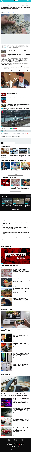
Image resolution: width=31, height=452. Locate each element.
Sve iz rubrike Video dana (15, 209)
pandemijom (7, 47)
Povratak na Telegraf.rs (3, 1)
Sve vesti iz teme (16, 174)
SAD (6, 136)
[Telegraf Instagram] (16, 446)
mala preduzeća (18, 136)
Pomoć (10, 136)
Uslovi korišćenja (26, 133)
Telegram (2, 131)
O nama (6, 449)
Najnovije (6, 246)
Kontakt (24, 449)
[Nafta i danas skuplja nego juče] (3, 94)
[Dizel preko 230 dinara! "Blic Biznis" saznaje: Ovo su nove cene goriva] (14, 151)
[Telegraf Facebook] (12, 446)
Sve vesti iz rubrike (15, 192)
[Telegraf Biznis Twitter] (14, 446)
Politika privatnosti (21, 449)
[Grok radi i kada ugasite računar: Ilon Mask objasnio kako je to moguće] (6, 337)
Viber (28, 130)
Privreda (13, 136)
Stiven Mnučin (3, 136)
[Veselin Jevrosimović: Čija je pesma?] (5, 165)
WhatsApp (25, 130)
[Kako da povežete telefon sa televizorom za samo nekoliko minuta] (15, 319)
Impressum (12, 449)
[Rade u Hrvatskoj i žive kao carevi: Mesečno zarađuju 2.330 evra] (3, 51)
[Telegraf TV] (18, 446)
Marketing (9, 449)
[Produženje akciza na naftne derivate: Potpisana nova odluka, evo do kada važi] (25, 182)
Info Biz (2, 5)
